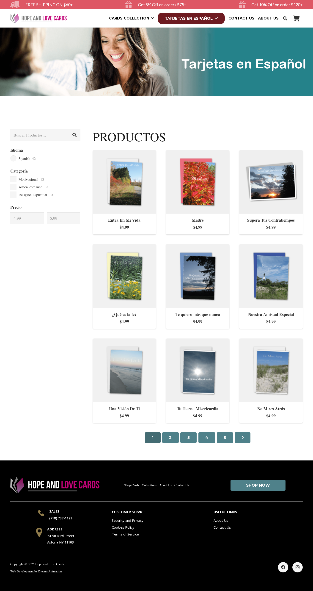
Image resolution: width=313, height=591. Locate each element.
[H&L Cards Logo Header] (38, 18)
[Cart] (296, 18)
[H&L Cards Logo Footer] (54, 485)
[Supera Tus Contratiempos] (271, 153)
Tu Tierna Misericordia (197, 409)
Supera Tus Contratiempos (271, 220)
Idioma (16, 150)
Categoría (19, 171)
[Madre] (197, 153)
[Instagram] (297, 567)
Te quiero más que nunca (198, 314)
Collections (149, 485)
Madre (198, 220)
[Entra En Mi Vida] (124, 153)
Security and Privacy (127, 520)
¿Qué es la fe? (124, 314)
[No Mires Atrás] (271, 342)
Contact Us (181, 485)
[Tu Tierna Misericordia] (197, 342)
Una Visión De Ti (124, 409)
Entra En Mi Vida (124, 220)
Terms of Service (125, 534)
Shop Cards (131, 485)
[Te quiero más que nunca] (197, 247)
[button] (285, 18)
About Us (165, 485)
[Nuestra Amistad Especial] (271, 247)
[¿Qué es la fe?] (124, 247)
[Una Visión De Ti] (124, 342)
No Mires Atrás (271, 409)
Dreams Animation (50, 571)
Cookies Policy (123, 527)
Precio (16, 207)
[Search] (74, 135)
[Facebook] (283, 567)
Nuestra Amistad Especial (271, 314)
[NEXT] (242, 437)
